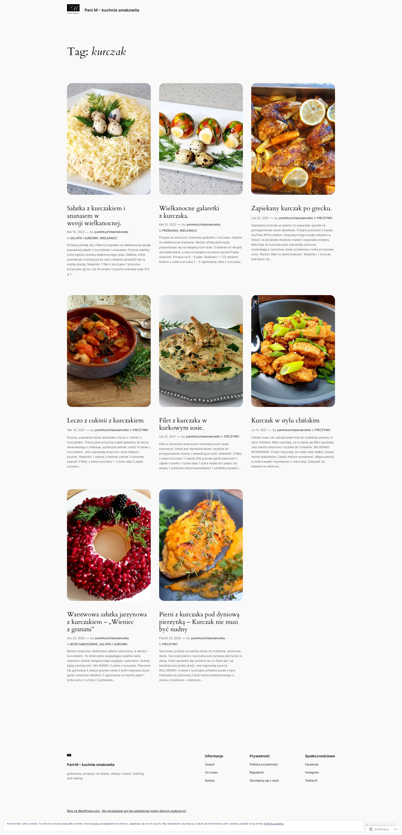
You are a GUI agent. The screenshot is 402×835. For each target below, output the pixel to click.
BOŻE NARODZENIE (84, 644)
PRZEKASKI (170, 230)
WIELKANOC (108, 238)
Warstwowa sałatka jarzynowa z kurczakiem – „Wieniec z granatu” (107, 622)
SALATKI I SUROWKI (84, 238)
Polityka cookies (273, 823)
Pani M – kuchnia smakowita (112, 10)
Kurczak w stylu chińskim (285, 421)
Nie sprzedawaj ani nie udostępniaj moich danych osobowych (144, 811)
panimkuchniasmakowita (111, 232)
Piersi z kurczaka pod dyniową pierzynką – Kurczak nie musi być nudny (199, 622)
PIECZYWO (324, 218)
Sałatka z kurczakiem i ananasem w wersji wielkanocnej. (96, 216)
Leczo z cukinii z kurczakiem (105, 421)
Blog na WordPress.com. (83, 811)
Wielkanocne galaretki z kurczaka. (189, 212)
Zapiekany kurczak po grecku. (291, 208)
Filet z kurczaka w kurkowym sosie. (183, 424)
